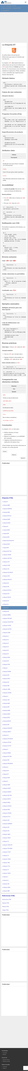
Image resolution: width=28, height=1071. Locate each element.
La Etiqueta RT (5, 774)
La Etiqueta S (5, 781)
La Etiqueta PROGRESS (7, 763)
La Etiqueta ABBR (6, 505)
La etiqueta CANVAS (6, 554)
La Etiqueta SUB (5, 820)
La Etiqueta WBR (6, 890)
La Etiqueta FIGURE (6, 625)
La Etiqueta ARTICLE (6, 515)
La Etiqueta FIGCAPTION (7, 622)
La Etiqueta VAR (5, 883)
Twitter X (4, 1068)
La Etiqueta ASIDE (6, 519)
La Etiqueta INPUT (6, 678)
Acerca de (4, 1057)
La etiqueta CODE (6, 565)
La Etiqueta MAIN (6, 703)
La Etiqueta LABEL (6, 689)
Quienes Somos (6, 1059)
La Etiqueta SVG (5, 830)
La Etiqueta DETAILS (6, 590)
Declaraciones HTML (6, 899)
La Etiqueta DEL (5, 586)
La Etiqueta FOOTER (6, 629)
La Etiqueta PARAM (6, 752)
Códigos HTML (5, 910)
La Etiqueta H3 (5, 643)
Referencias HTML (7, 8)
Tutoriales (9, 6)
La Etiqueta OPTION (6, 742)
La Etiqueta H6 (5, 653)
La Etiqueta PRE (5, 760)
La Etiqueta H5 (5, 650)
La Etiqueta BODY (6, 544)
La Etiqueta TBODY (6, 837)
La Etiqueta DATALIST (7, 579)
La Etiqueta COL (5, 568)
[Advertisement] (14, 27)
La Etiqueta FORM (6, 632)
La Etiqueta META (6, 717)
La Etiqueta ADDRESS (7, 508)
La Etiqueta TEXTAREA (7, 848)
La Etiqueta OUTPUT (6, 745)
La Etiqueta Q (5, 767)
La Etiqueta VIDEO (6, 887)
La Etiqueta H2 (5, 639)
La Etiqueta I (5, 668)
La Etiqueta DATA (6, 576)
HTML (14, 6)
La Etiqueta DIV (5, 600)
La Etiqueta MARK (6, 710)
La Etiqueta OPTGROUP (7, 738)
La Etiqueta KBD (5, 685)
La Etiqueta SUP (5, 827)
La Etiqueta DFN (5, 593)
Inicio (4, 6)
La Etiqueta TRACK (6, 873)
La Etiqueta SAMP (6, 784)
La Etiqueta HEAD (6, 657)
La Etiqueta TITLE (6, 866)
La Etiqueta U (5, 876)
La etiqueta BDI (5, 533)
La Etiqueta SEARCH (6, 791)
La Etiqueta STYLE (6, 816)
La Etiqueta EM (5, 611)
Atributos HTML (5, 906)
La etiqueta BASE (6, 529)
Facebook (5, 1066)
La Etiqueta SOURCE (6, 806)
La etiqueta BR (5, 547)
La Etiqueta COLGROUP (7, 572)
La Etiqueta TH (5, 855)
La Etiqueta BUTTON (6, 551)
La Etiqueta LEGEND (6, 692)
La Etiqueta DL (5, 604)
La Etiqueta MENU (6, 714)
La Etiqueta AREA (6, 512)
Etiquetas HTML (17, 8)
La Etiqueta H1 (5, 636)
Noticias (4, 1054)
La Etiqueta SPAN (6, 809)
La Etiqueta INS (5, 682)
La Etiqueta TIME (6, 862)
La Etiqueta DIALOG (6, 597)
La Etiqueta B (5, 526)
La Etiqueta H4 (5, 646)
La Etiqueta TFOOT (6, 852)
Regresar (14, 454)
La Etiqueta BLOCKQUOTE (8, 540)
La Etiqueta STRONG (6, 813)
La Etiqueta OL (5, 735)
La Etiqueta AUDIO (6, 522)
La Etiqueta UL (5, 880)
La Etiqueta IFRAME (6, 671)
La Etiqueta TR (5, 869)
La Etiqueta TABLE (6, 834)
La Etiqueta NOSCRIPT (7, 728)
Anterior (4, 451)
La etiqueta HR (5, 660)
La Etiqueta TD (5, 841)
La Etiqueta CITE (6, 561)
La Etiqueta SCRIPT (6, 788)
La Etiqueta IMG (5, 675)
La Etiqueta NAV (5, 724)
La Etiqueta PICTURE (7, 756)
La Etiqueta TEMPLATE (7, 844)
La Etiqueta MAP (5, 706)
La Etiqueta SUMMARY (7, 823)
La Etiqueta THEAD (6, 859)
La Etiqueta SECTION (7, 795)
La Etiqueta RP (5, 770)
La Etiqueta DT (6, 10)
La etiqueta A (5, 501)
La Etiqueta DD (5, 583)
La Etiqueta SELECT (6, 798)
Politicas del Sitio (6, 1061)
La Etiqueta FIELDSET (7, 618)
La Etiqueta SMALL (6, 802)
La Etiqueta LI (5, 696)
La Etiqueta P (5, 749)
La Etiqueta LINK (6, 699)
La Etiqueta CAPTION (7, 558)
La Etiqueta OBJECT (6, 731)
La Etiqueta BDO (5, 537)
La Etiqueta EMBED (6, 614)
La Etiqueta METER (6, 721)
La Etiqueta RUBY (6, 777)
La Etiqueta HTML (6, 664)
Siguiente (23, 458)
